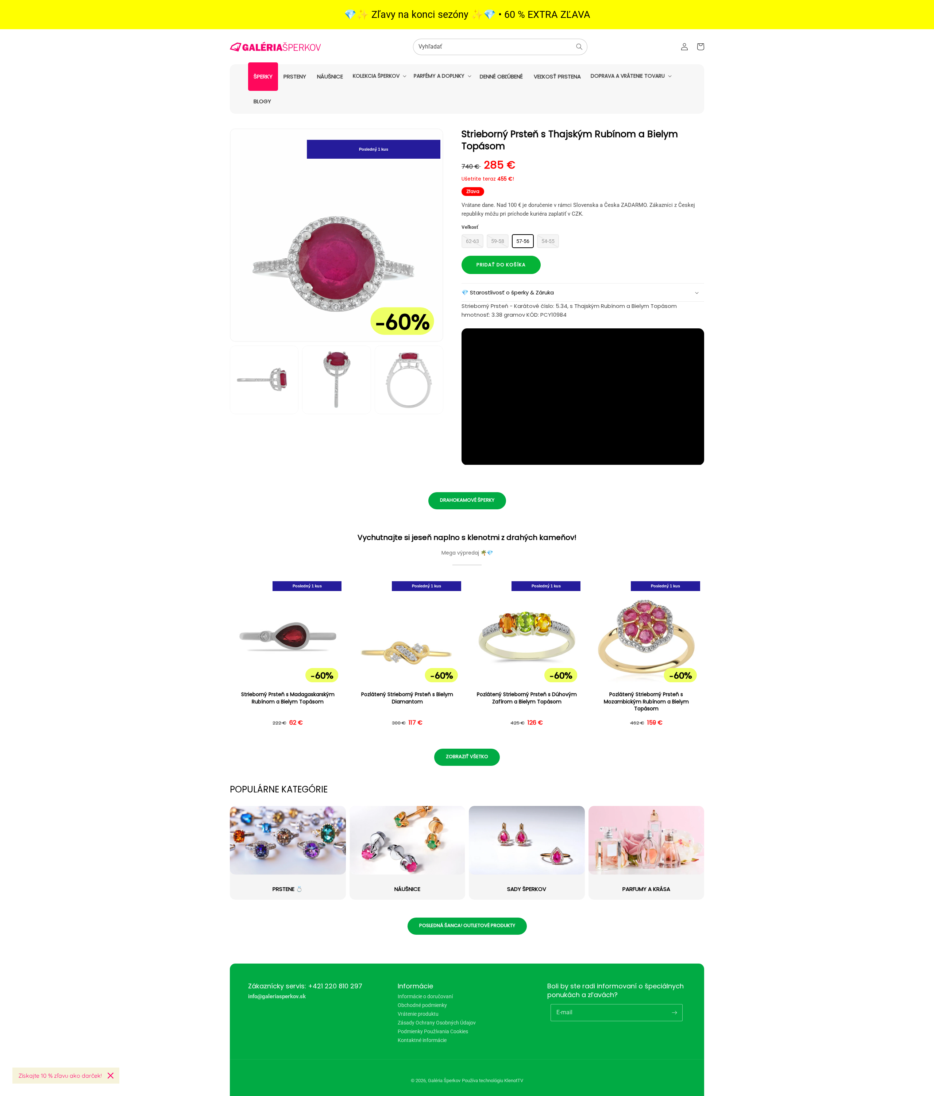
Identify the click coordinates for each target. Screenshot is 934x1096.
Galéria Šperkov (444, 1080)
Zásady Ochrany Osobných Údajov (437, 1023)
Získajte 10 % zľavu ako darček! (60, 1075)
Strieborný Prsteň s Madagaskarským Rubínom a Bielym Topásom (288, 698)
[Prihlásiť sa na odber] (674, 1012)
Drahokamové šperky (467, 500)
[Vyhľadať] (579, 47)
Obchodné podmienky (422, 1005)
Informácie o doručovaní (425, 996)
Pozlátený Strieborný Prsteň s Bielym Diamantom (407, 698)
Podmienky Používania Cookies (433, 1031)
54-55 (548, 241)
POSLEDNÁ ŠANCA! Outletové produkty (467, 925)
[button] (378, 76)
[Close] (110, 1075)
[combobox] (500, 47)
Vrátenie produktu (418, 1014)
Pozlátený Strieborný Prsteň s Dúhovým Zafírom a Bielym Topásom (527, 698)
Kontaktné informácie (422, 1040)
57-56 (522, 241)
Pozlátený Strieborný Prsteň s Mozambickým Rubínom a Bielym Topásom (646, 701)
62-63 (472, 241)
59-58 (497, 241)
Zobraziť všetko (467, 756)
